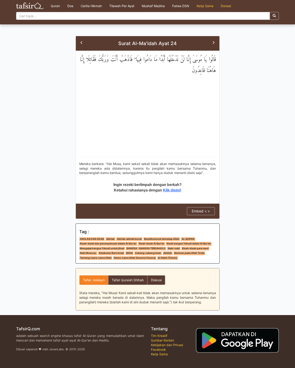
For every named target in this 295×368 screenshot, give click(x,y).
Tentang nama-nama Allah (96, 257)
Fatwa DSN (180, 6)
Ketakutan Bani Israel (111, 253)
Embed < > (201, 211)
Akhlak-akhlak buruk (129, 239)
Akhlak (110, 239)
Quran (55, 6)
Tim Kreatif (159, 336)
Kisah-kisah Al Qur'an (151, 243)
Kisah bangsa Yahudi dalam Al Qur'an (189, 243)
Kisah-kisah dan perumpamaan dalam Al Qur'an (108, 243)
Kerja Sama (205, 6)
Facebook (158, 349)
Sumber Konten (162, 340)
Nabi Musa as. (88, 253)
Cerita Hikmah (91, 6)
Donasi (226, 6)
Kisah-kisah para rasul (195, 248)
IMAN (129, 253)
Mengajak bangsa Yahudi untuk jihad (102, 248)
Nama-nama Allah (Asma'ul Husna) (135, 257)
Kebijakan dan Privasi (167, 345)
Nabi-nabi (174, 248)
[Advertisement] (147, 120)
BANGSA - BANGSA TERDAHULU (146, 248)
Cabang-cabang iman (148, 253)
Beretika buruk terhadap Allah (161, 239)
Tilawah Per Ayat (121, 6)
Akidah (167, 253)
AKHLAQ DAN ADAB (92, 239)
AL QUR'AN (188, 239)
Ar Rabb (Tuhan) (167, 257)
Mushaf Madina (153, 6)
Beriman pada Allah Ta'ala (189, 253)
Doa (70, 6)
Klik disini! (172, 190)
